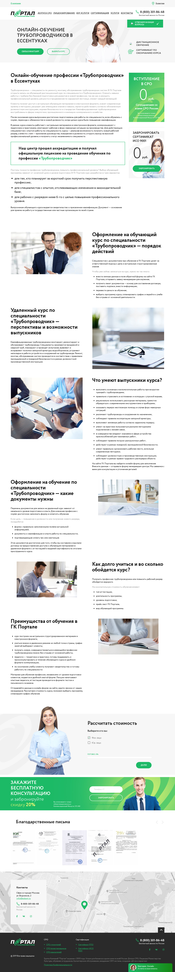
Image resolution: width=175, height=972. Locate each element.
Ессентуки (160, 3)
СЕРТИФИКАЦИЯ (100, 13)
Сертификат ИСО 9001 (86, 950)
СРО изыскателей (53, 952)
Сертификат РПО (85, 944)
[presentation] (157, 822)
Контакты (127, 13)
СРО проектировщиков (56, 948)
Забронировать (147, 168)
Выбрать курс (58, 51)
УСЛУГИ (115, 13)
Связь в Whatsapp (30, 51)
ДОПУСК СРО (45, 13)
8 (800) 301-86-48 (152, 12)
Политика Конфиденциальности (104, 804)
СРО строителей (53, 944)
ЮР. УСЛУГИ (82, 13)
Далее (144, 765)
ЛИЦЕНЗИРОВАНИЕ (64, 13)
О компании (16, 3)
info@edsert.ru (23, 898)
